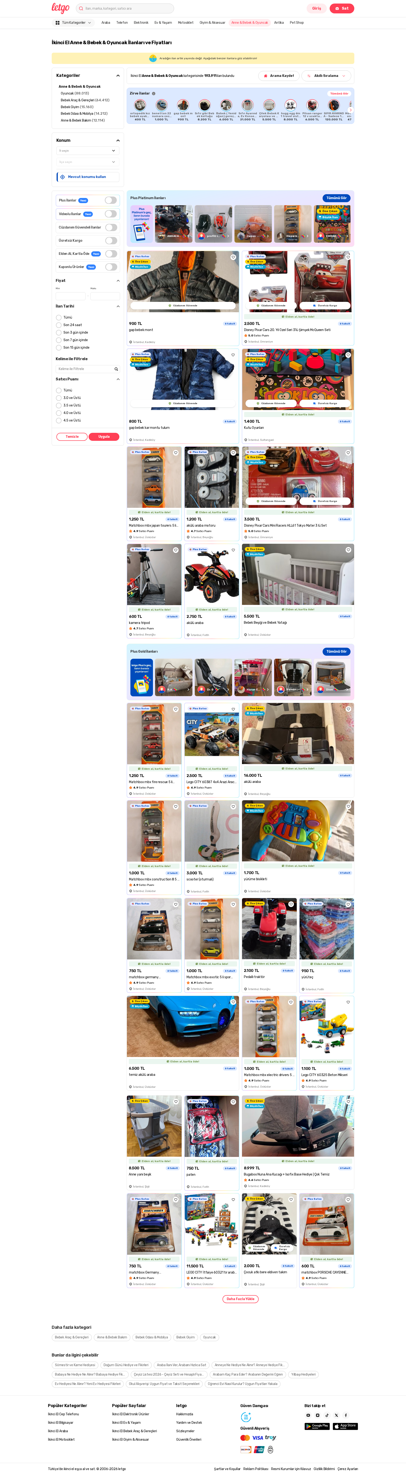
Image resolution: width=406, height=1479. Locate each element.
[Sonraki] (350, 110)
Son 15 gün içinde (76, 348)
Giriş (316, 8)
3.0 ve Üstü (72, 398)
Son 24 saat (72, 325)
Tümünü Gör (339, 93)
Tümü (67, 317)
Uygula (104, 437)
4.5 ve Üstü (72, 420)
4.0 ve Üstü (72, 413)
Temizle (72, 437)
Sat (345, 8)
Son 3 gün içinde (75, 333)
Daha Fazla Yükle (240, 1299)
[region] (240, 110)
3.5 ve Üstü (72, 405)
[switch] (111, 200)
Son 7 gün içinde (75, 340)
